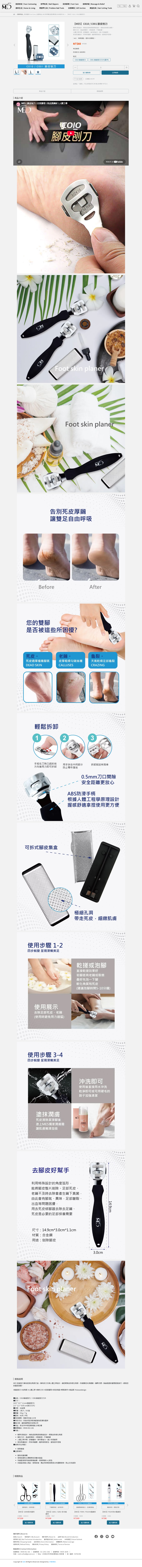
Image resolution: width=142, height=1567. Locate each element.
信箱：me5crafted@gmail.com (24, 1554)
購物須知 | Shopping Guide (22, 1542)
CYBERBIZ (52, 1562)
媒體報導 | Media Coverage (65, 1542)
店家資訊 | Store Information (44, 1542)
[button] (67, 45)
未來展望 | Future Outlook (73, 1539)
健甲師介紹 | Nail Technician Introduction (27, 1539)
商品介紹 (42, 91)
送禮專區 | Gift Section (77, 8)
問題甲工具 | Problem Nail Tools (51, 8)
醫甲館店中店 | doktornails (53, 1539)
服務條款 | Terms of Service (60, 1544)
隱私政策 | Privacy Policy (40, 1544)
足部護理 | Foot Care (71, 4)
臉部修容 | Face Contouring (26, 4)
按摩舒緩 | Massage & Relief (94, 4)
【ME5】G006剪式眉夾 (26, 1512)
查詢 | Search (17, 1537)
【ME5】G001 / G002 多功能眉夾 (56, 1513)
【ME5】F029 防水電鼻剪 (111, 1512)
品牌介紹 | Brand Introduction (68, 1537)
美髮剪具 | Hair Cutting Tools (101, 8)
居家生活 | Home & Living (25, 8)
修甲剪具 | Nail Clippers (50, 4)
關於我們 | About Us (48, 1537)
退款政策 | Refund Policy (21, 1544)
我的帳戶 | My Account (32, 1537)
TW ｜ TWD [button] (122, 6)
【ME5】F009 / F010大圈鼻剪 (85, 1512)
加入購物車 (87, 72)
